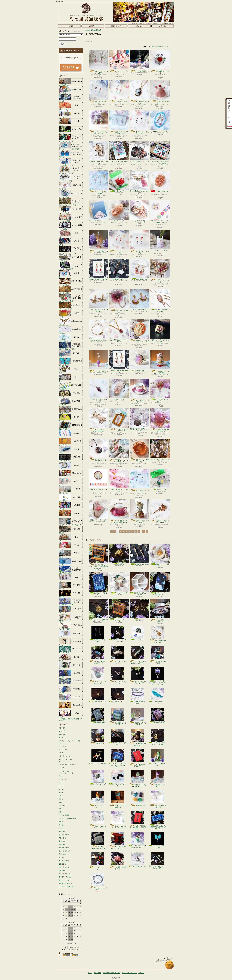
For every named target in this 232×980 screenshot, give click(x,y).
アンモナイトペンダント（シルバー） (119, 640)
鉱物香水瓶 (62, 189)
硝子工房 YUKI (64, 389)
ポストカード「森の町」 (100, 594)
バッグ (61, 786)
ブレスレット (63, 749)
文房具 (61, 245)
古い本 (61, 125)
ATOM (75, 955)
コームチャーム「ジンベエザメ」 (159, 702)
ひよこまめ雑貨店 (64, 629)
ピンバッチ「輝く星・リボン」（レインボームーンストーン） (157, 682)
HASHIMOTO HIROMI (66, 605)
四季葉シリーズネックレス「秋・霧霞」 (98, 400)
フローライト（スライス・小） (100, 682)
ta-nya (60, 517)
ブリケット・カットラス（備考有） (159, 867)
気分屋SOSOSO (64, 413)
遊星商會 (61, 677)
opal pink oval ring (141, 370)
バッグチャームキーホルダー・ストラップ (67, 772)
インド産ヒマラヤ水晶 (120, 662)
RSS (66, 955)
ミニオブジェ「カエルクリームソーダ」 (138, 846)
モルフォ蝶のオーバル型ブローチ (99, 662)
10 (143, 531)
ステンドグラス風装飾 (66, 269)
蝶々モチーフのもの (65, 877)
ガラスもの (62, 805)
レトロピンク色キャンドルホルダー (162, 430)
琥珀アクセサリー (64, 157)
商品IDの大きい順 (163, 46)
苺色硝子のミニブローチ (162, 72)
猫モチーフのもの (64, 880)
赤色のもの (62, 831)
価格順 (154, 46)
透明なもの (62, 870)
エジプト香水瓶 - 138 (101, 371)
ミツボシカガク (64, 653)
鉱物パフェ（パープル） (160, 785)
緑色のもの (62, 841)
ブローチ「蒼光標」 (99, 763)
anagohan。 (62, 333)
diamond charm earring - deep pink (119, 371)
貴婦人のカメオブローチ (142, 341)
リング (61, 753)
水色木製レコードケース (120, 724)
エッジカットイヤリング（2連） (121, 102)
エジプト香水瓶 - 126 (101, 251)
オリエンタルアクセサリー (67, 173)
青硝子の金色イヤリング (140, 724)
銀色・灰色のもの (64, 867)
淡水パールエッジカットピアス (101, 72)
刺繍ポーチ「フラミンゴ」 (98, 520)
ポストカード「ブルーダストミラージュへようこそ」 (118, 765)
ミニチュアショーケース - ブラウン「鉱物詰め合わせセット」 (98, 566)
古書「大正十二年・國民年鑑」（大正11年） (138, 827)
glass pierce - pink (141, 279)
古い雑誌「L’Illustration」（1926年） (98, 847)
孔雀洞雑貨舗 (63, 429)
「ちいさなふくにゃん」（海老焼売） (161, 372)
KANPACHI (62, 405)
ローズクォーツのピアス (140, 309)
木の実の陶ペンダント (101, 461)
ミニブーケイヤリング (160, 131)
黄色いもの (62, 838)
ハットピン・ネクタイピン (67, 764)
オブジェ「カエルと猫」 (159, 764)
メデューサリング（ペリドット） (99, 785)
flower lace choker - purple (139, 702)
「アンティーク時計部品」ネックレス (100, 620)
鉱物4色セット (140, 805)
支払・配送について (92, 26)
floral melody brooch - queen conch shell (100, 430)
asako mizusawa (63, 325)
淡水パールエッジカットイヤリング (100, 132)
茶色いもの (62, 854)
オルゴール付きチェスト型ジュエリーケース (118, 847)
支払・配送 (97, 973)
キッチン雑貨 (63, 229)
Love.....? (61, 701)
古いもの (61, 117)
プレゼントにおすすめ (66, 886)
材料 (60, 812)
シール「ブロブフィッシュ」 (98, 221)
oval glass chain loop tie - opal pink (162, 310)
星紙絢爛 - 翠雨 (100, 722)
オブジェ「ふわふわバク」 (119, 785)
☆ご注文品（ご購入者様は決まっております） (70, 719)
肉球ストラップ (119, 221)
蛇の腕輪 (121, 564)
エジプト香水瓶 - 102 (142, 71)
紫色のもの (62, 844)
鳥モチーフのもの (64, 873)
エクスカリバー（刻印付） (119, 743)
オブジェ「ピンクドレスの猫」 (142, 521)
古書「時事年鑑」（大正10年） (139, 765)
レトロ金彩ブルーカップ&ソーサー (162, 621)
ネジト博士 (62, 589)
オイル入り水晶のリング (140, 682)
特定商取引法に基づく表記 (111, 973)
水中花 (61, 317)
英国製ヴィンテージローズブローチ (121, 461)
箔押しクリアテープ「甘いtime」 (119, 490)
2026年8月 (62, 728)
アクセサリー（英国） (66, 181)
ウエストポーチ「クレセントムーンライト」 (161, 594)
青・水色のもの (64, 835)
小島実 (61, 453)
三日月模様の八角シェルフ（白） (141, 594)
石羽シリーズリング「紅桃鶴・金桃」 (160, 341)
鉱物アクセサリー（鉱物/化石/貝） (70, 149)
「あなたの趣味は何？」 (122, 430)
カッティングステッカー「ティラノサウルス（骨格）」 (160, 162)
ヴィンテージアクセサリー (67, 141)
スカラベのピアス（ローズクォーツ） (98, 310)
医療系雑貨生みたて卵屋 (67, 349)
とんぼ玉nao (62, 565)
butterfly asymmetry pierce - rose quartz (98, 162)
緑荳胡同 (61, 693)
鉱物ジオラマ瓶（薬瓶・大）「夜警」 (139, 429)
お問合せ (139, 26)
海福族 (61, 822)
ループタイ (62, 768)
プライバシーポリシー (129, 973)
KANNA (61, 397)
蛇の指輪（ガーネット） (139, 867)
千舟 (60, 541)
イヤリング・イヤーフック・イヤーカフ (70, 742)
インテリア (62, 828)
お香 (60, 237)
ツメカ (61, 549)
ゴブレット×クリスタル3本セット (120, 806)
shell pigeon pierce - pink (119, 279)
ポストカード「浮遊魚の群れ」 (119, 162)
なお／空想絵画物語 (65, 573)
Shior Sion (62, 477)
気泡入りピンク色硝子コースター (142, 461)
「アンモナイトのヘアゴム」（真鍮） (159, 743)
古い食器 (61, 101)
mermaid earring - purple (141, 564)
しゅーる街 (62, 501)
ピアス (61, 738)
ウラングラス (63, 133)
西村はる (61, 621)
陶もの (61, 802)
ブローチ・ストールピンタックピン (67, 760)
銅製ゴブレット (101, 744)
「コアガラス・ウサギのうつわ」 (160, 251)
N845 (60, 373)
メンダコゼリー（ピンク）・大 (162, 102)
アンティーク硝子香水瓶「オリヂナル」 (138, 662)
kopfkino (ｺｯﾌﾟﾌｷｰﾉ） (65, 461)
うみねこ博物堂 (64, 365)
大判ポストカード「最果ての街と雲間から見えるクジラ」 (157, 827)
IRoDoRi (61, 357)
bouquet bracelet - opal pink (98, 340)
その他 (61, 825)
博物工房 (61, 597)
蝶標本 (61, 277)
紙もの (61, 796)
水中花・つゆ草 (162, 489)
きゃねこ (61, 421)
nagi (60, 581)
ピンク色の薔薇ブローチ (162, 192)
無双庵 (61, 661)
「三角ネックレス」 (99, 701)
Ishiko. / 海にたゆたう (65, 341)
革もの (61, 809)
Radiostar (61, 685)
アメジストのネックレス (120, 682)
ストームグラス (64, 285)
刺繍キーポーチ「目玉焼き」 (162, 565)
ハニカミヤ (62, 613)
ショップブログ (116, 26)
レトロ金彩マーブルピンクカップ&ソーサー (119, 521)
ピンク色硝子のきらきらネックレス (119, 341)
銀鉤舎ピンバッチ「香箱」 (100, 640)
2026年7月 (62, 731)
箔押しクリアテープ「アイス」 (98, 490)
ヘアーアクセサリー (65, 756)
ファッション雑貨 (64, 221)
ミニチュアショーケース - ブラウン (121, 620)
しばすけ (61, 485)
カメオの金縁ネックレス (142, 102)
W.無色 (61, 716)
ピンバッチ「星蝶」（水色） (159, 846)
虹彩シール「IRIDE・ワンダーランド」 (160, 460)
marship (61, 637)
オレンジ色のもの (64, 851)
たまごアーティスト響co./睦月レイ (70, 525)
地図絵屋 (61, 533)
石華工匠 (61, 509)
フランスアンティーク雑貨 (67, 818)
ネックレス (62, 746)
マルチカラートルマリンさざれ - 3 (139, 162)
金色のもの (62, 864)
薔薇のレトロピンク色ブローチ (162, 521)
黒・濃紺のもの (64, 861)
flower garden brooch (121, 593)
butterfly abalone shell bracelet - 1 (100, 888)
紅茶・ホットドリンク (66, 109)
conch (60, 469)
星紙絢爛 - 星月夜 (159, 722)
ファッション (63, 779)
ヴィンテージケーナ (100, 868)
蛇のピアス (141, 619)
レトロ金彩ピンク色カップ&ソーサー (141, 401)
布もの (61, 799)
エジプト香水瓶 (64, 293)
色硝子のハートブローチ (162, 281)
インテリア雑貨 (64, 213)
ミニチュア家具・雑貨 (66, 301)
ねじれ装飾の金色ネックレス (160, 641)
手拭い (61, 776)
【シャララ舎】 (64, 493)
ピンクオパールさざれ (139, 221)
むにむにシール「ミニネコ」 (121, 72)
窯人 (60, 381)
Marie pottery (62, 645)
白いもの (61, 857)
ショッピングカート (162, 26)
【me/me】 (62, 669)
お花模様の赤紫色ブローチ (120, 868)
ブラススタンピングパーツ (67, 309)
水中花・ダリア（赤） (121, 191)
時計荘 (61, 557)
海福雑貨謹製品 (64, 85)
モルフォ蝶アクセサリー (67, 165)
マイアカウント (70, 31)
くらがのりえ (63, 445)
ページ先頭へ (169, 966)
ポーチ (61, 783)
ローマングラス (64, 197)
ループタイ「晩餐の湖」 (121, 311)
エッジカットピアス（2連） (101, 102)
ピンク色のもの (64, 848)
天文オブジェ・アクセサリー (68, 205)
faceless (61, 709)
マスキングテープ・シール (67, 253)
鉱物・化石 (62, 93)
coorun (61, 437)
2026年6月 (62, 734)
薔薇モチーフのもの (65, 883)
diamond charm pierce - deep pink (98, 279)
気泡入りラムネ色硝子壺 (160, 662)
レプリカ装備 (63, 261)
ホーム (69, 26)
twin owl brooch (139, 640)
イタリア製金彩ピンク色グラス (162, 400)
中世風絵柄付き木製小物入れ (140, 744)
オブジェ (61, 789)
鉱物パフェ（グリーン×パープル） (139, 785)
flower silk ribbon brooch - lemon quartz (139, 192)
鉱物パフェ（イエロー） (100, 806)
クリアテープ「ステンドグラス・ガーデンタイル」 (160, 221)
